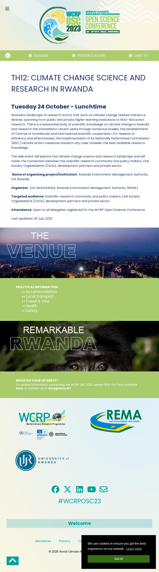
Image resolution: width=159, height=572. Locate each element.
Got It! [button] (119, 558)
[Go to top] (13, 560)
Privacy (64, 541)
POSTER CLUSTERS (78, 55)
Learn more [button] (134, 548)
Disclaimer (43, 541)
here (19, 388)
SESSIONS (29, 55)
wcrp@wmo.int (59, 388)
